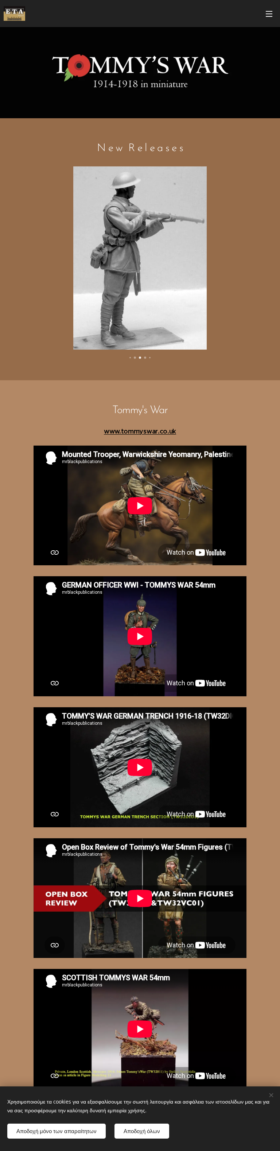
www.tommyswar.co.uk (140, 431)
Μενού (269, 13)
